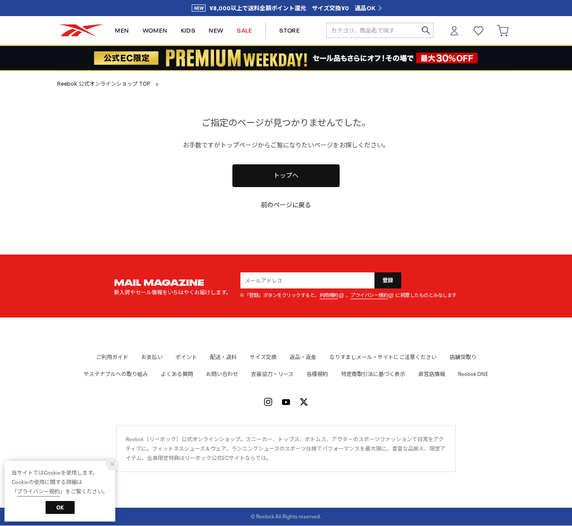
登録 (388, 280)
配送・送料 (223, 357)
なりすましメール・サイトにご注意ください (383, 357)
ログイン (454, 30)
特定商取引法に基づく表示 (373, 374)
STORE (289, 30)
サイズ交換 (263, 357)
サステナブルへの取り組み (116, 374)
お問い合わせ (222, 374)
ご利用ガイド (112, 357)
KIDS (188, 30)
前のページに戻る (286, 205)
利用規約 (329, 295)
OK (60, 507)
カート (503, 30)
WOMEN (155, 30)
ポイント (186, 357)
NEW (216, 30)
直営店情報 (431, 374)
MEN (122, 30)
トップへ (286, 175)
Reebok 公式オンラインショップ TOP (104, 83)
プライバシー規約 (369, 295)
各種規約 (317, 374)
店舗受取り (463, 357)
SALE (244, 30)
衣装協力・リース (272, 374)
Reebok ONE (473, 374)
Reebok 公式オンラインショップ (81, 30)
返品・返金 (303, 357)
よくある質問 (177, 374)
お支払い (152, 357)
